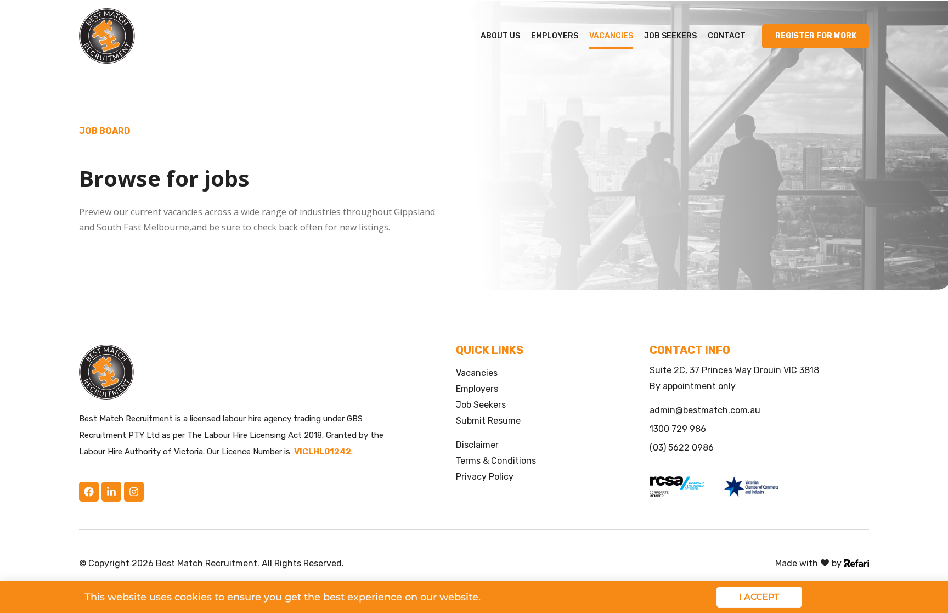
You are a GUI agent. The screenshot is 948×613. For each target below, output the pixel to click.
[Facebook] (89, 492)
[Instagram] (134, 492)
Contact (727, 36)
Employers (554, 36)
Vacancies (611, 36)
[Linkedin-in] (111, 492)
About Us (500, 36)
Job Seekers (670, 36)
